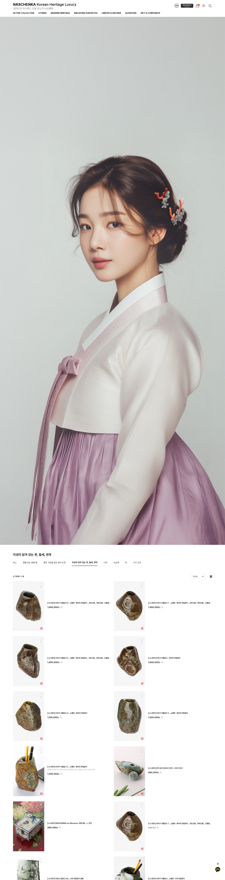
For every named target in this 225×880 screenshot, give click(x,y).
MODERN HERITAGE (60, 13)
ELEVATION (130, 13)
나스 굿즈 (137, 562)
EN (177, 6)
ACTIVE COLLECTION (23, 13)
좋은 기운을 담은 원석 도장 (54, 562)
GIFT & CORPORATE (150, 13)
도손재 (116, 562)
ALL (15, 562)
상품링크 (62, 771)
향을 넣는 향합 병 (30, 562)
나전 (105, 562)
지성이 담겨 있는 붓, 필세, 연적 (84, 562)
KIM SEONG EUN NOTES (86, 13)
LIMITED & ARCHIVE (111, 13)
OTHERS (42, 13)
